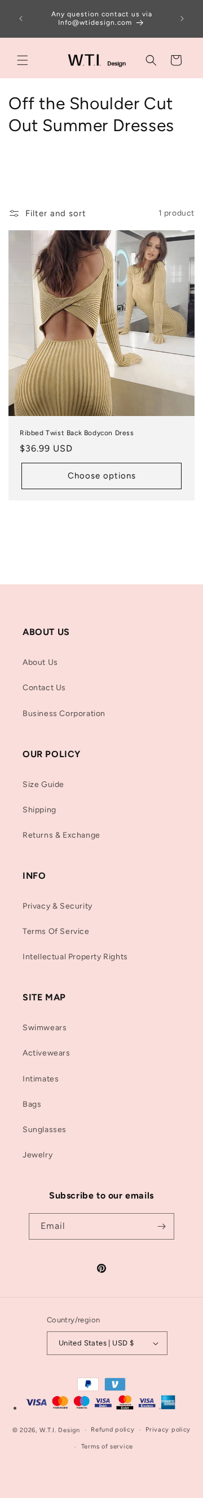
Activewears (46, 1053)
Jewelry (37, 1155)
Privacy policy (168, 1429)
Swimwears (45, 1027)
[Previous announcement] (20, 18)
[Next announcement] (182, 18)
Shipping (39, 810)
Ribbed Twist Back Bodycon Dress (77, 433)
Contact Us (44, 687)
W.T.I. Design (59, 1430)
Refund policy (112, 1429)
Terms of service (107, 1446)
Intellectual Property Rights (75, 957)
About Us (40, 662)
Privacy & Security (57, 906)
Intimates (41, 1079)
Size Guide (43, 784)
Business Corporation (64, 713)
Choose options (102, 476)
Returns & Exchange (61, 835)
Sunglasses (45, 1129)
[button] (22, 60)
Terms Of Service (56, 931)
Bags (32, 1104)
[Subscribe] (161, 1226)
